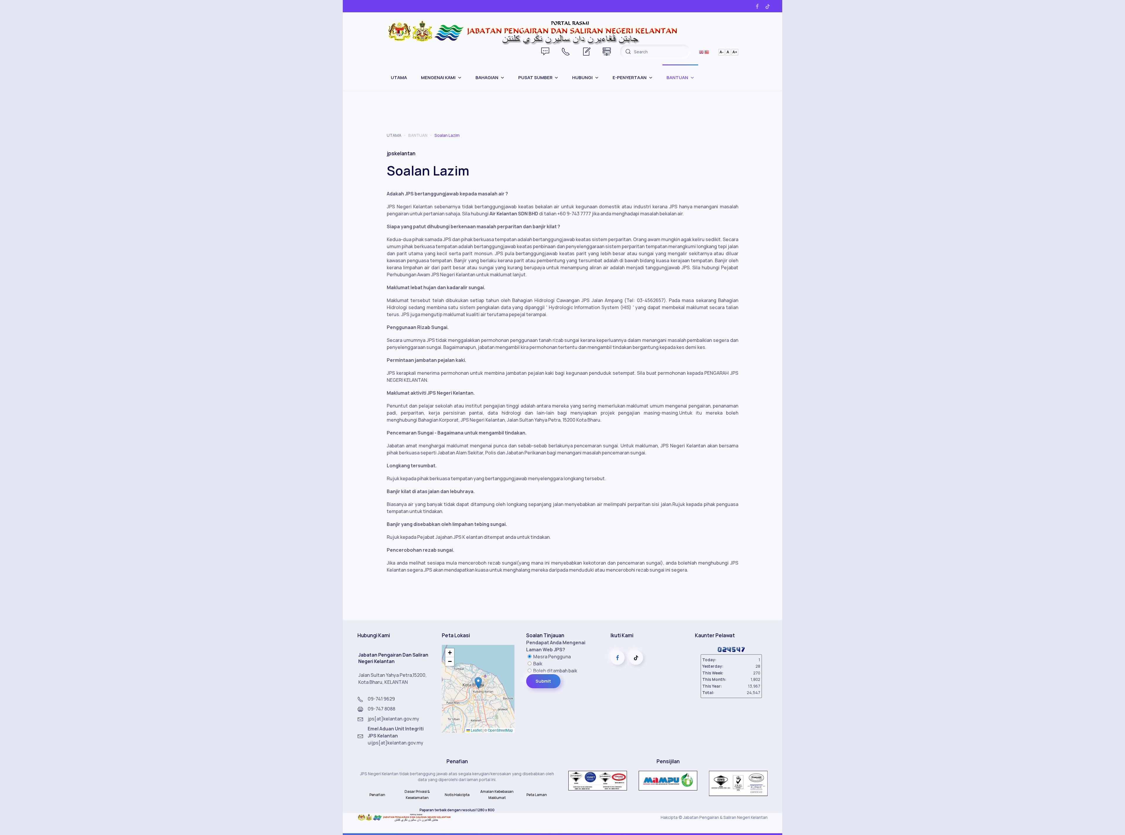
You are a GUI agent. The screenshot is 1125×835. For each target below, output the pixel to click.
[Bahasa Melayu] (707, 51)
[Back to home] (533, 31)
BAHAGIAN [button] (486, 77)
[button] (478, 683)
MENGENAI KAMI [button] (438, 77)
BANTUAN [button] (677, 77)
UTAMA (399, 77)
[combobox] (655, 52)
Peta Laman (536, 794)
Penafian (377, 794)
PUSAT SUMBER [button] (535, 77)
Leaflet (476, 729)
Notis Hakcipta (457, 794)
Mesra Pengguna (551, 656)
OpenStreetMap (500, 729)
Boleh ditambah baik (554, 670)
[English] (701, 51)
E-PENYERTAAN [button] (630, 77)
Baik (537, 663)
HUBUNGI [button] (582, 77)
